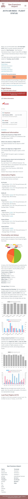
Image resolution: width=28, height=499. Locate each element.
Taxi (2, 485)
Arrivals (3, 471)
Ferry (2, 490)
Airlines (3, 476)
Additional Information (6, 65)
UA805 (11, 228)
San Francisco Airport (14, 5)
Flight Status (4, 64)
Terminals (16, 469)
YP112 (11, 184)
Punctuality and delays (6, 69)
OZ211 (11, 221)
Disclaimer (16, 496)
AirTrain (3, 481)
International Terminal (19, 476)
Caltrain (3, 488)
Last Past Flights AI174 (6, 71)
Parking (3, 478)
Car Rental (16, 479)
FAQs (15, 483)
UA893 (11, 230)
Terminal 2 (16, 472)
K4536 (11, 194)
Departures (4, 472)
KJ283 (11, 212)
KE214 (11, 201)
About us (23, 496)
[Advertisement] (14, 31)
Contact (20, 496)
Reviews (16, 481)
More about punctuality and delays (14, 85)
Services (16, 478)
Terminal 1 (16, 471)
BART (2, 486)
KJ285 (11, 216)
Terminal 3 (16, 474)
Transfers (3, 492)
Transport (3, 479)
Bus (2, 483)
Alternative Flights (5, 67)
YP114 (11, 187)
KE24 (11, 205)
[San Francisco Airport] (3, 5)
